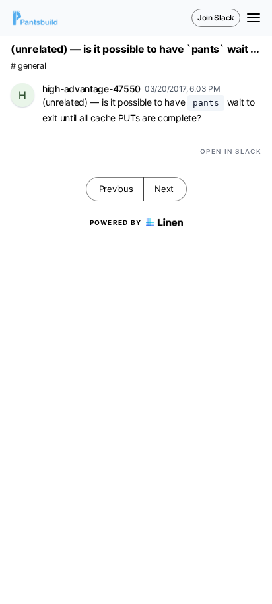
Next (164, 189)
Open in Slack (230, 151)
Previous (116, 189)
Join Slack (215, 17)
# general (28, 66)
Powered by (116, 222)
